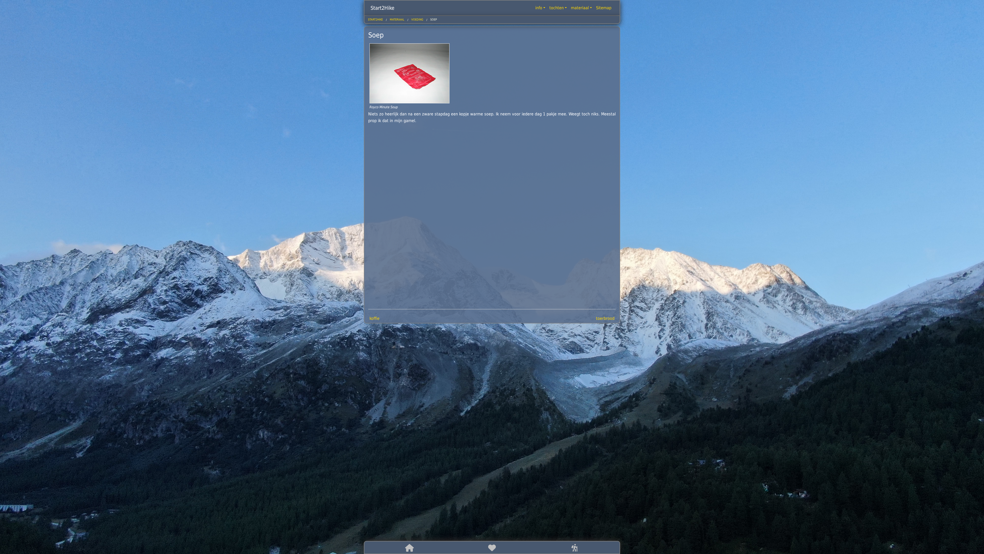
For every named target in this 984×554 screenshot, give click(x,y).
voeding (417, 19)
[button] (409, 548)
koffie (375, 318)
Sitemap (603, 7)
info (538, 7)
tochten (556, 7)
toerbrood (605, 318)
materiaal (580, 7)
